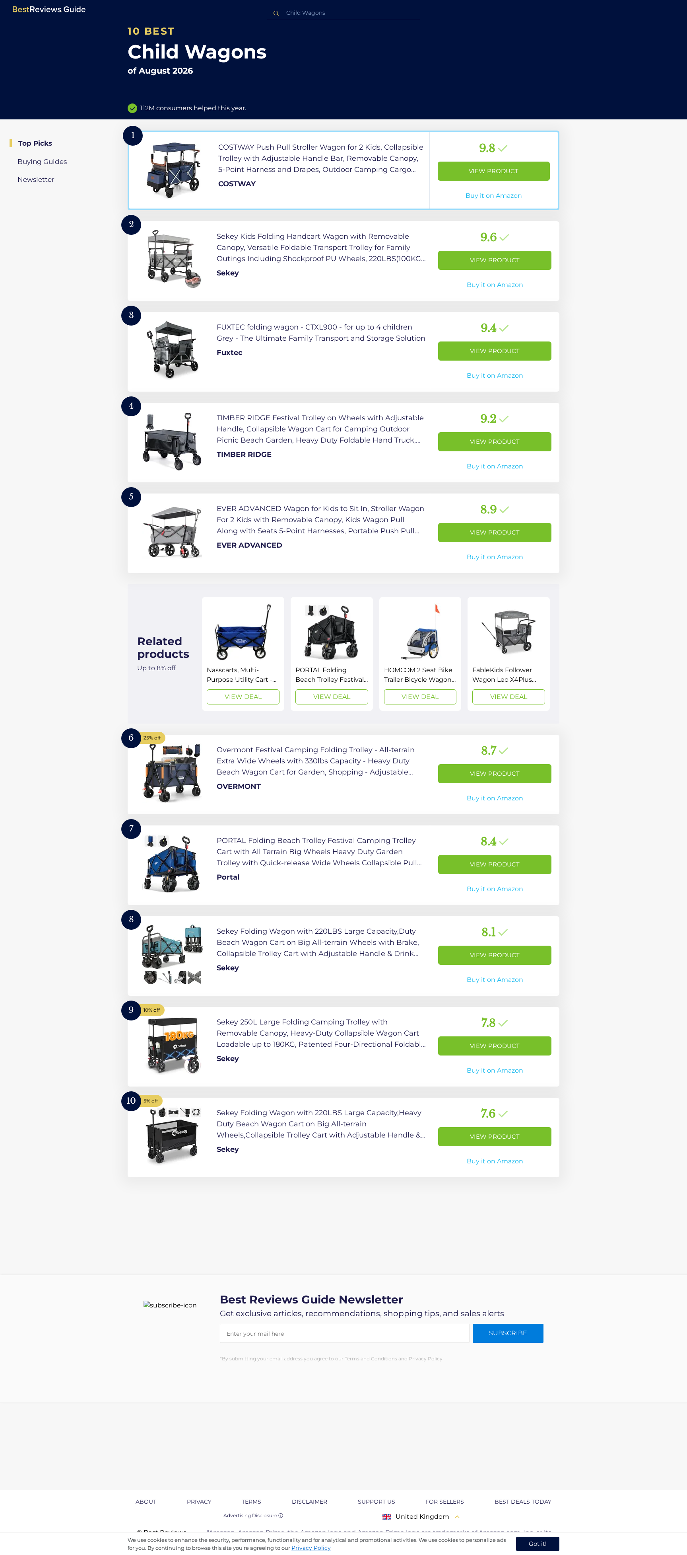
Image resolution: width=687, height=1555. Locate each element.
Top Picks (35, 143)
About (146, 1501)
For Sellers (444, 1501)
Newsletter (35, 179)
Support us (376, 1501)
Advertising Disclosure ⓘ (253, 1515)
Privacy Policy (311, 1547)
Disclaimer (309, 1501)
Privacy (199, 1501)
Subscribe (508, 1333)
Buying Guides (42, 162)
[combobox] (343, 13)
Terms (251, 1501)
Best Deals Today (523, 1501)
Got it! (538, 1543)
